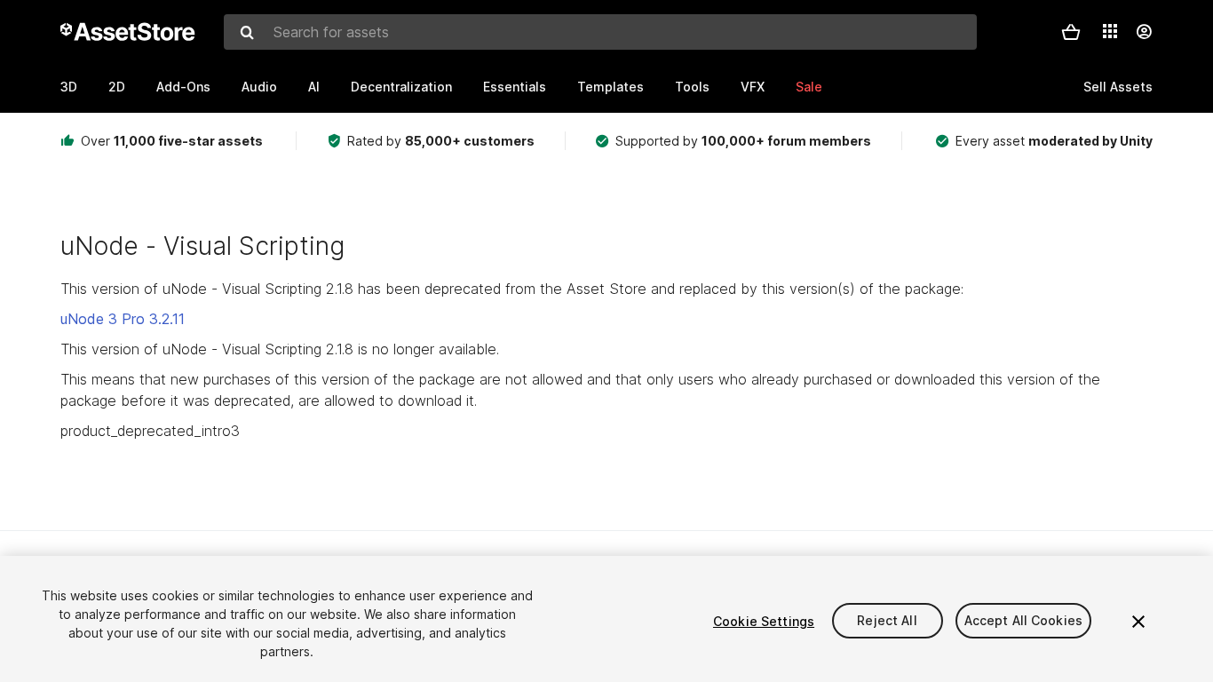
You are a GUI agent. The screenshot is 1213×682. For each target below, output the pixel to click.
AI (314, 86)
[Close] (1138, 621)
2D (116, 86)
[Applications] (1110, 31)
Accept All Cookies (1023, 621)
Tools (692, 86)
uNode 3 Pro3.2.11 (122, 319)
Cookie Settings (763, 621)
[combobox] (600, 32)
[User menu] (1144, 32)
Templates (610, 86)
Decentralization (401, 86)
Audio (259, 86)
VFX (753, 86)
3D (68, 86)
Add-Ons (183, 86)
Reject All (886, 621)
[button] (1071, 32)
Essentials (514, 86)
